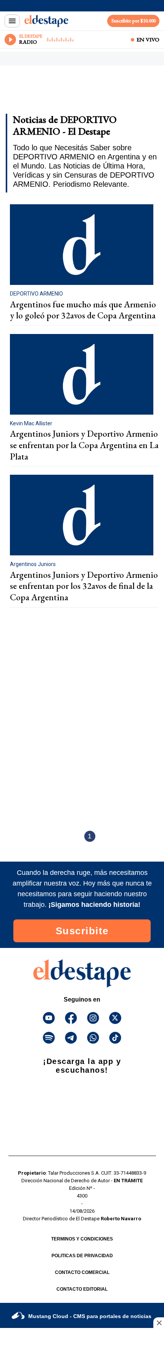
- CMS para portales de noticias (89, 1316)
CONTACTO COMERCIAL (82, 1272)
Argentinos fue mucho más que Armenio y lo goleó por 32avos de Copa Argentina (83, 310)
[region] (67, 92)
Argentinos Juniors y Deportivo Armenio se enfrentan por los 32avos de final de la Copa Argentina (84, 586)
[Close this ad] (158, 1322)
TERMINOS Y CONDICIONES (82, 1239)
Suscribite (82, 931)
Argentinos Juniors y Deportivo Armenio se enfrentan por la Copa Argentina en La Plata (84, 445)
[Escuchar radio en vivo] (10, 39)
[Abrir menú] (12, 20)
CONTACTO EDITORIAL (82, 1289)
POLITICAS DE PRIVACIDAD (82, 1255)
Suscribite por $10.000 (133, 20)
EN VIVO (148, 39)
